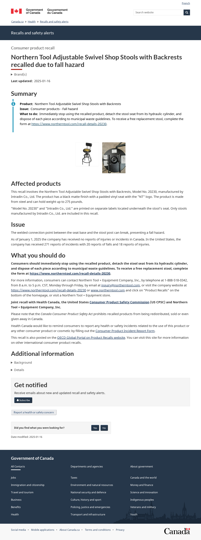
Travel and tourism (22, 492)
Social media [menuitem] (18, 530)
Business (16, 499)
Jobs (13, 477)
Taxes (74, 477)
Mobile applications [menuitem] (42, 530)
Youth (133, 514)
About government (141, 466)
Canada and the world (143, 477)
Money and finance (141, 485)
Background (23, 362)
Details (19, 370)
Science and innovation (144, 492)
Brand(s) (20, 74)
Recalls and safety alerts (54, 21)
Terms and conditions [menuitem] (98, 530)
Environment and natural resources (92, 485)
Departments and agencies (87, 466)
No (104, 427)
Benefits (16, 507)
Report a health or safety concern (34, 412)
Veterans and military (143, 507)
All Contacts (18, 466)
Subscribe (24, 400)
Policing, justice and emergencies (90, 507)
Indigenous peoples (142, 499)
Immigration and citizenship (27, 485)
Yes (95, 427)
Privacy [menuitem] (120, 530)
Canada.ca (17, 21)
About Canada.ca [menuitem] (70, 530)
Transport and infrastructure (88, 514)
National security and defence (88, 492)
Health (32, 21)
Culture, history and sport (86, 499)
